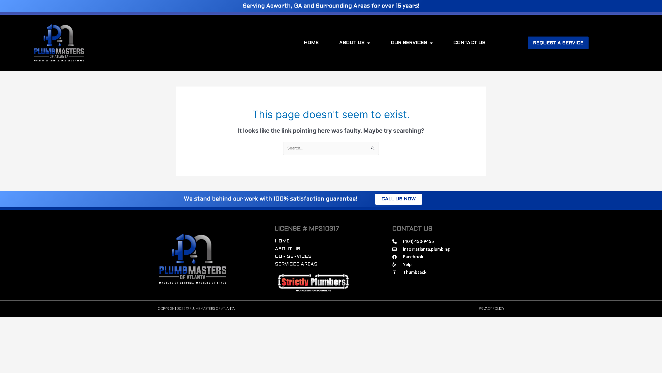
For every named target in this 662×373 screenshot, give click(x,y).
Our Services (409, 43)
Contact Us (469, 43)
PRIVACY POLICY (491, 308)
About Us (352, 43)
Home (311, 43)
